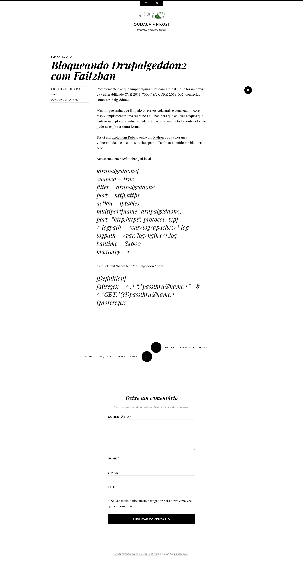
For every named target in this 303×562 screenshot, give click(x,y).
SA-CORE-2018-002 (168, 94)
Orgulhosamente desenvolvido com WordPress (135, 553)
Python (158, 137)
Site (111, 486)
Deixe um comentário (65, 99)
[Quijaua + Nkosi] (152, 16)
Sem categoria (61, 56)
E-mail (114, 472)
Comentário (119, 416)
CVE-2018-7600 (137, 94)
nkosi (54, 94)
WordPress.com (181, 553)
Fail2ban (153, 115)
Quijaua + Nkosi (151, 24)
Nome (113, 458)
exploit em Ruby (124, 137)
